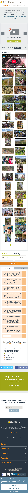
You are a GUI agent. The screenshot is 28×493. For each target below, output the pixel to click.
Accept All (14, 485)
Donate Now (14, 263)
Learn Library (6, 463)
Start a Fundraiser (14, 385)
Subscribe (14, 410)
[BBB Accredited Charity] (14, 474)
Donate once (7, 268)
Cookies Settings (14, 491)
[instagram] (13, 437)
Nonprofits (14, 5)
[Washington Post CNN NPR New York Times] (14, 470)
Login (24, 2)
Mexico (14, 10)
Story (4, 47)
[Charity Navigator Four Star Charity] (4, 474)
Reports (10, 47)
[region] (14, 485)
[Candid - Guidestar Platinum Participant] (9, 474)
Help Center (14, 432)
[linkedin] (20, 437)
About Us (4, 458)
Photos (17, 47)
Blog (24, 5)
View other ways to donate (14, 343)
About (10, 5)
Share (24, 47)
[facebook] (7, 437)
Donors (3, 444)
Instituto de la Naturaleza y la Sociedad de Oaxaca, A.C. (14, 17)
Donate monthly (21, 268)
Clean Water (8, 10)
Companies (19, 5)
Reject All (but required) (14, 488)
